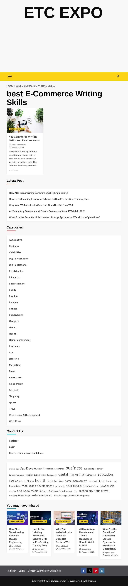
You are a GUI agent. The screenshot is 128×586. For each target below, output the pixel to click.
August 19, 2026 (41, 552)
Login (12, 446)
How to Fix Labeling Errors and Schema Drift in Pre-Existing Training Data (49, 199)
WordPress (15, 421)
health (41, 480)
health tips (52, 481)
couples (29, 475)
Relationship (16, 383)
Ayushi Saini (16, 546)
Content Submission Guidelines (26, 453)
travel (105, 490)
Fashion (13, 296)
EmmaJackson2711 (19, 145)
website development (79, 495)
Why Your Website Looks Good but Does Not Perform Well (41, 205)
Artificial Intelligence (55, 468)
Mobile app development (38, 485)
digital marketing (71, 474)
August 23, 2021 (18, 147)
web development (42, 495)
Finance (13, 302)
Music (12, 371)
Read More (14, 171)
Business (14, 246)
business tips (90, 468)
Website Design (60, 496)
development (52, 475)
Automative (15, 239)
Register (13, 440)
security (12, 491)
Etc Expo (63, 12)
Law (11, 352)
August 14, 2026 (88, 552)
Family (12, 289)
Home (61, 481)
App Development (32, 468)
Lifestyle (14, 358)
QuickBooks (73, 485)
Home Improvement (20, 339)
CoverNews (74, 580)
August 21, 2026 (18, 549)
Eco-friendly (16, 271)
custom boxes (40, 475)
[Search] (118, 76)
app (17, 469)
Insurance (14, 346)
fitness (30, 481)
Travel (12, 408)
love (115, 481)
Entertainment (17, 283)
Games (13, 327)
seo (19, 490)
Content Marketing (16, 475)
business (74, 467)
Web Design (24, 495)
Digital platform (18, 264)
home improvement (76, 480)
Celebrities (15, 252)
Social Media (30, 490)
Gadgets (14, 321)
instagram (93, 481)
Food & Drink (16, 314)
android (12, 469)
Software (43, 491)
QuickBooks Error (90, 486)
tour (97, 490)
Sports (12, 402)
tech (76, 491)
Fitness (13, 308)
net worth (60, 486)
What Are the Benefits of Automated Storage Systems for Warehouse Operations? (54, 217)
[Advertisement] (64, 49)
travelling (13, 496)
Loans (109, 480)
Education (14, 277)
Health (13, 333)
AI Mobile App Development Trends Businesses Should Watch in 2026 (47, 211)
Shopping (14, 396)
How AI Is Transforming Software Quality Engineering (38, 192)
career (100, 468)
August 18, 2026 (64, 549)
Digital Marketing (17, 129)
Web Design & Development (24, 414)
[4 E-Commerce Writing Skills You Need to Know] (25, 120)
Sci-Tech (13, 389)
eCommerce (90, 475)
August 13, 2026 (111, 555)
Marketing (15, 364)
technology (86, 490)
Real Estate (15, 377)
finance (22, 481)
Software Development (61, 491)
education (105, 474)
